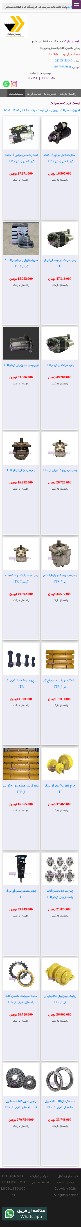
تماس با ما (50, 93)
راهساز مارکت (68, 93)
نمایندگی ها (34, 93)
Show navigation (76, 4)
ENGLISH (31, 78)
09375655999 (62, 67)
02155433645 (63, 60)
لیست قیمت (16, 93)
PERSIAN (48, 78)
